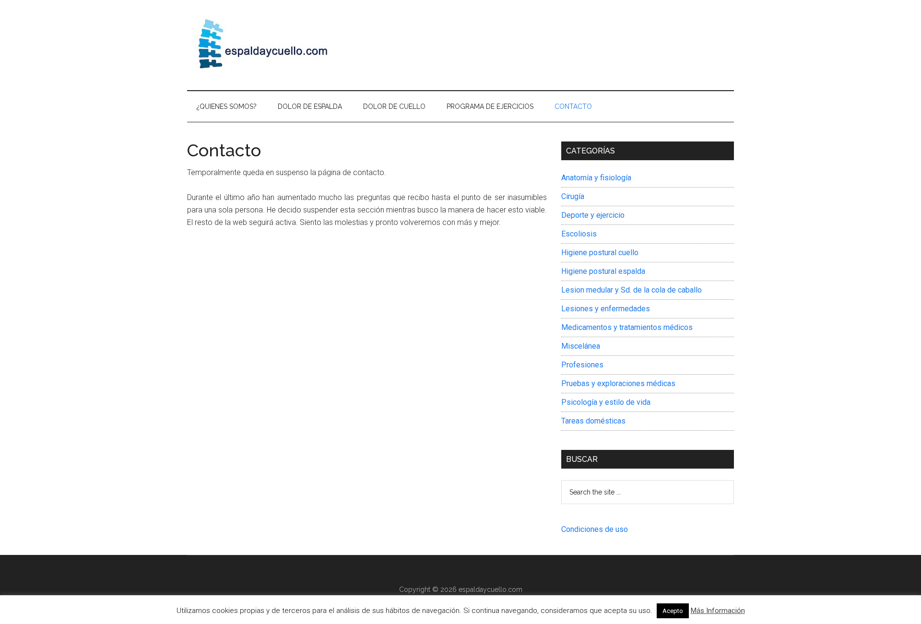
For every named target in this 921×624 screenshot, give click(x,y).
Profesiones (582, 364)
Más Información (718, 610)
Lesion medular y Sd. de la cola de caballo (631, 289)
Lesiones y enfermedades (605, 308)
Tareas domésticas (593, 420)
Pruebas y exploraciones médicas (618, 383)
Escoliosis (579, 233)
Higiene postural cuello (599, 252)
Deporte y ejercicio (593, 215)
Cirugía (572, 196)
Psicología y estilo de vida (605, 402)
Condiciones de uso (594, 529)
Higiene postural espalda (603, 271)
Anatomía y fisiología (596, 177)
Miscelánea (580, 346)
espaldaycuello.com (490, 589)
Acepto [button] (672, 610)
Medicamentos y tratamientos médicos (627, 327)
